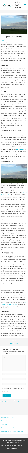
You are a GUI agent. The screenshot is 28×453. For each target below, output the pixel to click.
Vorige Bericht (14, 340)
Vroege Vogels (20, 42)
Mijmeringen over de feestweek (8, 417)
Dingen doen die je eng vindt (7, 427)
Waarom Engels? (5, 424)
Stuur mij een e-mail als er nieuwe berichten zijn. (14, 391)
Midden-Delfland (16, 39)
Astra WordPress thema (17, 442)
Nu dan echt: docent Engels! (7, 420)
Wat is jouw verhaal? (18, 5)
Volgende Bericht (14, 343)
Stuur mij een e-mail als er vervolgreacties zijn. (14, 388)
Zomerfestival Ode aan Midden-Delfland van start (12, 431)
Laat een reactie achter (6, 39)
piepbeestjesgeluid (20, 149)
